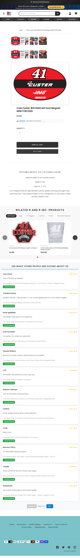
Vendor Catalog (34, 524)
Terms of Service (61, 524)
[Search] (57, 14)
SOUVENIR (46, 19)
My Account (21, 524)
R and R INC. (72, 551)
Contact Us (48, 524)
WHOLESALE (72, 19)
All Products (11, 216)
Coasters (41, 216)
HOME (7, 19)
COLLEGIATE (20, 19)
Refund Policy (53, 527)
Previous (32, 506)
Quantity (21, 128)
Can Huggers (30, 216)
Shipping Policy (40, 527)
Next (49, 506)
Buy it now (37, 151)
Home (21, 30)
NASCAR (33, 19)
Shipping (22, 121)
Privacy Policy (27, 527)
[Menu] (4, 13)
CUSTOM (59, 19)
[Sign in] (70, 13)
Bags (20, 216)
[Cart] (75, 13)
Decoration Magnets (64, 216)
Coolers (50, 216)
